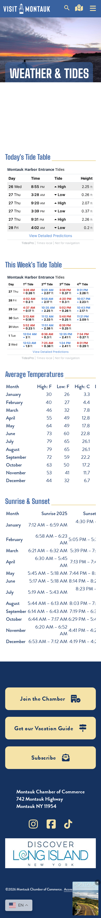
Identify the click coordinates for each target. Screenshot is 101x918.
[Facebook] (51, 824)
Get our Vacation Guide (43, 728)
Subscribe (43, 757)
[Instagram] (33, 824)
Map (79, 15)
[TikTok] (68, 824)
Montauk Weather (50, 109)
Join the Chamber (42, 698)
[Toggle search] (66, 8)
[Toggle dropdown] (93, 6)
